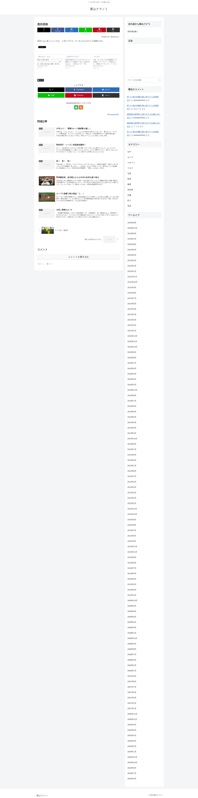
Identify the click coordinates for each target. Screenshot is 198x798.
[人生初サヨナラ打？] (79, 61)
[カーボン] (107, 61)
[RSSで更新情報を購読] (81, 107)
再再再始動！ (133, 31)
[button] (113, 30)
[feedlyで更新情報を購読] (76, 107)
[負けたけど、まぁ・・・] (51, 61)
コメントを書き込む (78, 257)
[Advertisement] (144, 60)
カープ (41, 80)
